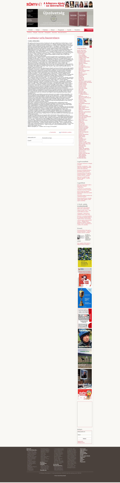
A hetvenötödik (82, 55)
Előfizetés (82, 451)
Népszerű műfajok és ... (58, 456)
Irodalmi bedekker (83, 83)
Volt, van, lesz (82, 150)
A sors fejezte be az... (71, 466)
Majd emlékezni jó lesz (84, 107)
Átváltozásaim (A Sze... (58, 466)
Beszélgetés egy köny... (71, 451)
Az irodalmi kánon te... (58, 454)
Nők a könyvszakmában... (59, 462)
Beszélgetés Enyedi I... (71, 467)
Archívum (42, 462)
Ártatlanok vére (30, 468)
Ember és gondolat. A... (58, 467)
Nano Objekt (81, 114)
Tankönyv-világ (57, 459)
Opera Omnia (82, 118)
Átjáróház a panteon (83, 63)
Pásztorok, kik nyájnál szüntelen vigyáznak (83, 128)
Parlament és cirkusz (83, 126)
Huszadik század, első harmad (85, 82)
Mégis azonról (82, 108)
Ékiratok (80, 72)
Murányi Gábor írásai (82, 51)
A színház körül (82, 59)
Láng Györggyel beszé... (72, 463)
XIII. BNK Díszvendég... (59, 461)
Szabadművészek (82, 139)
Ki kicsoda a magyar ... (32, 462)
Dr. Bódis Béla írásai (81, 157)
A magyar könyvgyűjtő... (32, 452)
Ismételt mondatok (83, 84)
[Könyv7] (34, 5)
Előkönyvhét (81, 75)
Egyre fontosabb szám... (72, 457)
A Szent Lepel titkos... (31, 458)
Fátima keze (43, 453)
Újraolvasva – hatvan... (45, 458)
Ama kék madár (82, 62)
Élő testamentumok (83, 74)
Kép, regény (81, 89)
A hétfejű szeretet (30, 455)
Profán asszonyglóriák (83, 131)
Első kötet (81, 76)
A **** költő (81, 54)
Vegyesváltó (81, 147)
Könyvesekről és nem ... (72, 453)
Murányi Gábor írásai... (45, 466)
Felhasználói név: (81, 431)
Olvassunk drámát (83, 117)
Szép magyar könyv (58, 463)
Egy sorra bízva (82, 71)
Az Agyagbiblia (30, 470)
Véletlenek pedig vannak (84, 149)
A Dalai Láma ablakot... (72, 458)
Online (81, 458)
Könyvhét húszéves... (58, 465)
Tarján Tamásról (82, 154)
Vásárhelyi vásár (82, 146)
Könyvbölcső (29, 467)
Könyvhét (29, 448)
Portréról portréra (82, 129)
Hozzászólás (53, 132)
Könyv (81, 460)
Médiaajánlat (83, 452)
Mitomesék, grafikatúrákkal (85, 111)
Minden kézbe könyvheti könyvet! (84, 110)
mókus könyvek (44, 457)
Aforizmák (43, 455)
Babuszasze (81, 69)
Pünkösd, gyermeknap (83, 134)
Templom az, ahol (82, 141)
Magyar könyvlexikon (31, 454)
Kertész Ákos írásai (81, 50)
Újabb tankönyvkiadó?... (59, 468)
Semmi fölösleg (82, 156)
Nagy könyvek (82, 113)
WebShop (90, 30)
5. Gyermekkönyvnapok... (59, 448)
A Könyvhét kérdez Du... (59, 470)
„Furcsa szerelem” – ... (71, 464)
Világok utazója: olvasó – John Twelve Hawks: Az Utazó (84, 211)
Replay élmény (82, 136)
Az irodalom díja (57, 455)
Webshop (80, 37)
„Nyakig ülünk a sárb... (72, 454)
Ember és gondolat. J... (71, 456)
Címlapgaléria (43, 463)
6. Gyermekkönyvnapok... (59, 449)
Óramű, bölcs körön (83, 120)
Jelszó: (79, 434)
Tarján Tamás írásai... (45, 467)
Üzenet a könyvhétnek (85, 455)
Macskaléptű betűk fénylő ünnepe (84, 104)
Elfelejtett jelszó (81, 442)
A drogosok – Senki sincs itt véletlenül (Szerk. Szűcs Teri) (83, 214)
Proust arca (81, 133)
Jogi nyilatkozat (83, 450)
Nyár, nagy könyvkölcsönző (85, 116)
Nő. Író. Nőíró (57, 457)
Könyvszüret (81, 98)
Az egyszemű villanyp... (72, 449)
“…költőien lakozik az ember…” (83, 95)
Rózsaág (80, 137)
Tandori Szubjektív (44, 461)
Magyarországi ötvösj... (32, 451)
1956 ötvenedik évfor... (58, 452)
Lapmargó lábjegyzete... (45, 449)
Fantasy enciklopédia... (31, 457)
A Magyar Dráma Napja (84, 57)
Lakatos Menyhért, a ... (72, 461)
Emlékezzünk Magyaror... (32, 466)
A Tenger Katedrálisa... (31, 461)
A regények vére (82, 58)
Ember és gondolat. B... (72, 455)
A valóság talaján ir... (71, 459)
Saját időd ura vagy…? (84, 96)
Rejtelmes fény (82, 135)
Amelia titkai (43, 454)
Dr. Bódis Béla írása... (45, 469)
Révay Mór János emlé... (32, 456)
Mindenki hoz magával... (72, 452)
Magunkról (82, 457)
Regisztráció (80, 441)
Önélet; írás (81, 121)
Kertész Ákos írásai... (45, 465)
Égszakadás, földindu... (45, 451)
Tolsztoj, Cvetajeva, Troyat (84, 142)
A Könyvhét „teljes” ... (71, 448)
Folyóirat (82, 459)
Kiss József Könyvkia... (32, 450)
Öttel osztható (82, 123)
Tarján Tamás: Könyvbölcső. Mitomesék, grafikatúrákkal (83, 208)
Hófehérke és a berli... (45, 452)
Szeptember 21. (82, 140)
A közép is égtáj (82, 100)
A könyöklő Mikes (83, 56)
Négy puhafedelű (82, 155)
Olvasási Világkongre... (58, 458)
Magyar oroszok (82, 105)
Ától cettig (81, 64)
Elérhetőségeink (83, 453)
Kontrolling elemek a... (45, 448)
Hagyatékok (81, 80)
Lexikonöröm (82, 102)
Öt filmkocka (81, 122)
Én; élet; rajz (81, 78)
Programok (82, 461)
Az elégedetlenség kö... (31, 463)
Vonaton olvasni (82, 152)
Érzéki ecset (29, 464)
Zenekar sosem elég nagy (84, 153)
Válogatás (42, 464)
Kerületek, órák (82, 91)
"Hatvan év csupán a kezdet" (85, 81)
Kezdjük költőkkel (83, 92)
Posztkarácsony (82, 130)
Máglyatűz (29, 465)
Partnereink (56, 464)
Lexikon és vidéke (83, 101)
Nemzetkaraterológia (83, 115)
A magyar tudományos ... (59, 453)
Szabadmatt (43, 459)
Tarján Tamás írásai (81, 52)
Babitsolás (81, 68)
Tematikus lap (43, 470)
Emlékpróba (81, 77)
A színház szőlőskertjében (84, 61)
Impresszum (83, 448)
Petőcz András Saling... (72, 462)
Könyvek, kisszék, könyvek (85, 97)
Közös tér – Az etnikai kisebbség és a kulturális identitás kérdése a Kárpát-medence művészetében (84, 217)
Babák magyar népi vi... (45, 456)
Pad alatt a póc (82, 124)
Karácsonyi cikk (82, 87)
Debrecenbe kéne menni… (84, 70)
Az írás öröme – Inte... (71, 465)
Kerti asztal (81, 90)
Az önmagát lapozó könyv (84, 67)
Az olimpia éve (82, 65)
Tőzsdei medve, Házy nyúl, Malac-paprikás (85, 144)
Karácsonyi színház (83, 88)
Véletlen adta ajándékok (84, 148)
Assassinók (29, 460)
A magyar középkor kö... (32, 453)
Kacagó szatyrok (82, 85)
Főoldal (81, 454)
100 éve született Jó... (58, 451)
